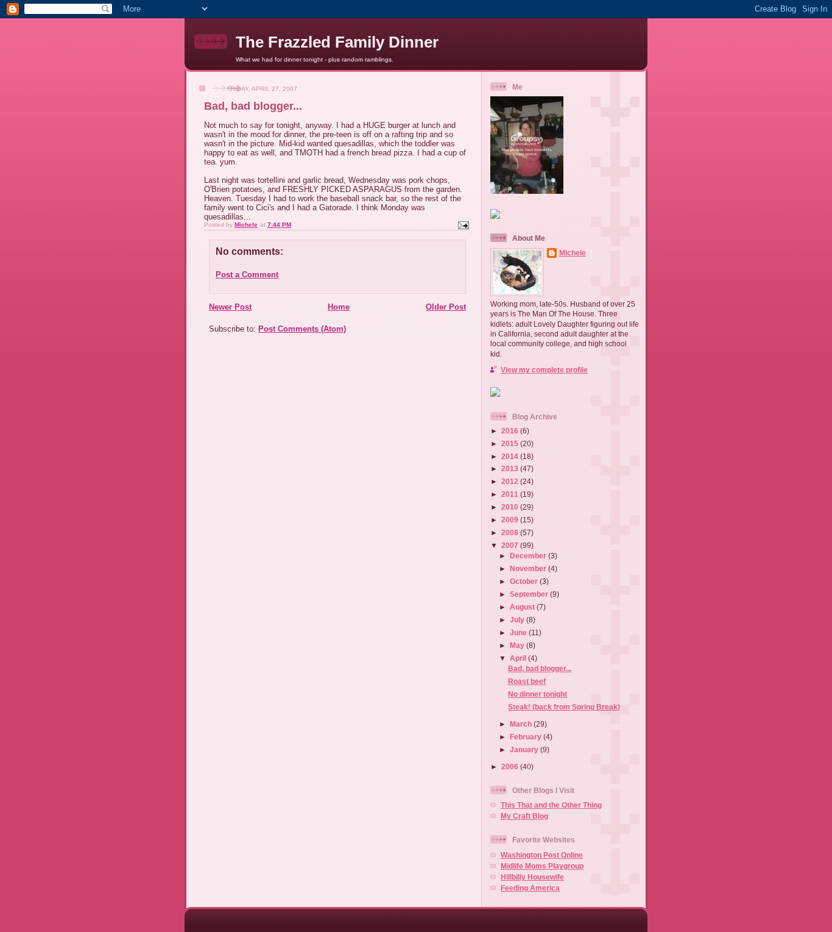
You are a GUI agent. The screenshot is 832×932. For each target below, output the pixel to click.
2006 (510, 766)
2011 (510, 494)
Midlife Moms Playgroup (542, 866)
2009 (510, 520)
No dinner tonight (537, 694)
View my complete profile (544, 370)
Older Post (446, 306)
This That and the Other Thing (551, 805)
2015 (510, 443)
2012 (510, 481)
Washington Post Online (542, 855)
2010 (510, 507)
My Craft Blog (524, 816)
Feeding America (530, 888)
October (525, 581)
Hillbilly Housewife (532, 877)
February (526, 737)
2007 (510, 545)
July (518, 620)
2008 (510, 532)
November (529, 568)
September (530, 594)
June (519, 632)
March (522, 724)
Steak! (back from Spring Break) (564, 707)
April (519, 658)
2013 (510, 468)
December (529, 556)
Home (339, 306)
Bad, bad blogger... (539, 668)
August (523, 607)
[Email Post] (463, 224)
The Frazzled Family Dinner (337, 42)
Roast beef (527, 681)
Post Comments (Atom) (302, 328)
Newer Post (230, 306)
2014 (510, 456)
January (525, 749)
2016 (510, 431)
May (518, 645)
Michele (572, 253)
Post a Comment (247, 274)
